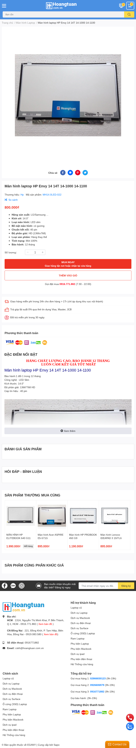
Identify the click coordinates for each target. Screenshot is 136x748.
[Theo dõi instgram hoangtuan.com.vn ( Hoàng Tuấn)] (21, 585)
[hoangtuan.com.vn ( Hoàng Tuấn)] (68, 5)
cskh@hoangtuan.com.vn (29, 648)
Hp (22, 194)
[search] (129, 14)
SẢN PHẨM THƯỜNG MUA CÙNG (32, 495)
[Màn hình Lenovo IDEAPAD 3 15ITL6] (114, 516)
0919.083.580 (33, 634)
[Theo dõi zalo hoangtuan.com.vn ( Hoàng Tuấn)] (13, 585)
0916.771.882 (67, 283)
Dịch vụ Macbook (80, 617)
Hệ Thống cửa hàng (82, 664)
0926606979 (97, 684)
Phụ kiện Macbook (81, 648)
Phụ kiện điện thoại (81, 659)
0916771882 (32, 642)
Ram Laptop (77, 638)
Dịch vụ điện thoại (81, 623)
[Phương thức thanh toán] (26, 342)
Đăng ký (126, 585)
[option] (68, 94)
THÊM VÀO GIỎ (68, 275)
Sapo (57, 744)
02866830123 (98, 678)
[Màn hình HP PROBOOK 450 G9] (83, 516)
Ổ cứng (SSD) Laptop (83, 633)
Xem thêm (69, 430)
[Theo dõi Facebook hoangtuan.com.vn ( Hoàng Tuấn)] (4, 585)
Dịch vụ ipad (77, 653)
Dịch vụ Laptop (79, 612)
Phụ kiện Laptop (80, 643)
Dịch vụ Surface (79, 628)
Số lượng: (11, 252)
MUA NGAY (68, 264)
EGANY (31, 744)
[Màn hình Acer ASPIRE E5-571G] (52, 516)
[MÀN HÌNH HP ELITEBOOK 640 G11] (20, 516)
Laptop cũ (76, 607)
